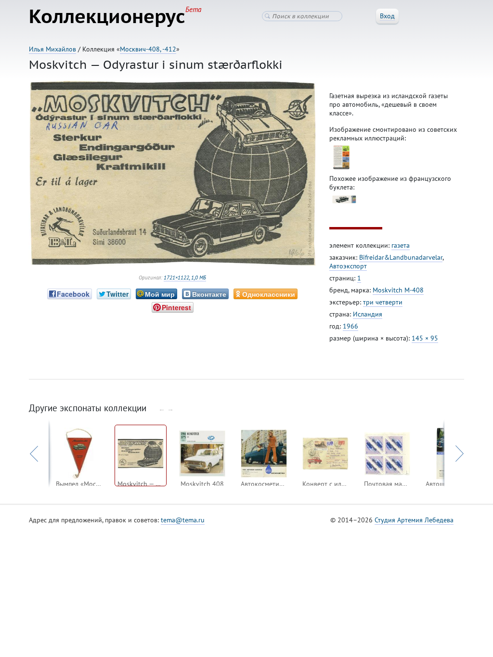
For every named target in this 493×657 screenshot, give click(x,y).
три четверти (382, 302)
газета (400, 245)
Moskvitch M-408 (398, 290)
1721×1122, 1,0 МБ (185, 277)
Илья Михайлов (52, 49)
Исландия (367, 314)
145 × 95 (425, 338)
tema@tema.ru (183, 520)
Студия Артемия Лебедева (414, 520)
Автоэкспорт (348, 266)
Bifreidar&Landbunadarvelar (400, 257)
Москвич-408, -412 (148, 49)
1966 (350, 326)
